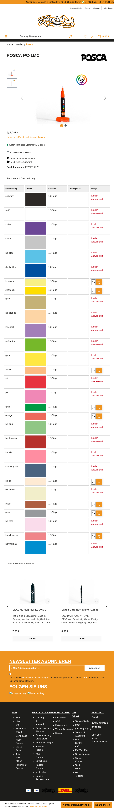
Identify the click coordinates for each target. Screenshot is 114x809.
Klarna (58, 733)
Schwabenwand (83, 754)
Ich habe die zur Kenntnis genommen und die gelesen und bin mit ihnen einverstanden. (56, 679)
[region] (57, 98)
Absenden (94, 668)
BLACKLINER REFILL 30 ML (29, 609)
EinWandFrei (81, 750)
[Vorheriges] (22, 97)
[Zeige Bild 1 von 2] (61, 125)
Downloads (21, 736)
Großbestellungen (44, 742)
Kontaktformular (99, 741)
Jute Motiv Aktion (19, 757)
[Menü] (6, 36)
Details (32, 638)
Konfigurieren (102, 805)
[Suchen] (70, 36)
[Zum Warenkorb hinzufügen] (99, 282)
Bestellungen (42, 712)
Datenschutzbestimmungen (35, 677)
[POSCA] (94, 57)
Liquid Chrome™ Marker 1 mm (79, 609)
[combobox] (42, 36)
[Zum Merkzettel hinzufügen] (47, 601)
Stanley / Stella (76, 8)
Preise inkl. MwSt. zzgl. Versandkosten (26, 137)
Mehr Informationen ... (39, 806)
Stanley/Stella (82, 721)
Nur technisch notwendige (77, 805)
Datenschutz (61, 725)
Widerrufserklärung (64, 729)
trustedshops (42, 772)
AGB (85, 677)
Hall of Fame (108, 8)
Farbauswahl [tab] (13, 178)
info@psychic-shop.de (96, 725)
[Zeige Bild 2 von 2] (66, 125)
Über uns (96, 8)
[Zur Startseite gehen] (57, 21)
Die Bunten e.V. (78, 743)
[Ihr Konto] (92, 36)
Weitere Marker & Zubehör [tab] (21, 563)
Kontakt (87, 8)
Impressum (60, 717)
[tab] (28, 178)
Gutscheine (41, 761)
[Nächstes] (105, 97)
